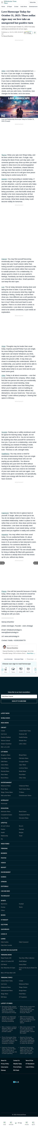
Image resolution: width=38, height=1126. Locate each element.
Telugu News (4, 994)
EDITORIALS (4, 886)
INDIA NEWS (5, 723)
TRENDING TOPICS (6, 977)
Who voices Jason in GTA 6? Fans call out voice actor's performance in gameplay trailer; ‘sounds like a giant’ (27, 1030)
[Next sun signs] (35, 670)
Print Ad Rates (17, 1067)
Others (3, 910)
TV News (21, 792)
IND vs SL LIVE (5, 747)
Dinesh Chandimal (6, 744)
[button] (2, 2)
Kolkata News (5, 768)
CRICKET (3, 727)
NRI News (4, 997)
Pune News (22, 774)
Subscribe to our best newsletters (19, 692)
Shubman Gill (23, 734)
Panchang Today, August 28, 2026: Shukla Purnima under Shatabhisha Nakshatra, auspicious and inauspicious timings (9, 1009)
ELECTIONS (4, 924)
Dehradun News (23, 758)
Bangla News (22, 990)
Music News (4, 789)
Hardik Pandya (23, 737)
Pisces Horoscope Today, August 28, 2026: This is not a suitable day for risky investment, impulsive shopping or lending (9, 1040)
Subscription (4, 1067)
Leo (2, 287)
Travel (20, 836)
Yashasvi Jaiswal (5, 740)
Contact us (16, 1060)
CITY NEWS (4, 752)
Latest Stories (6, 1003)
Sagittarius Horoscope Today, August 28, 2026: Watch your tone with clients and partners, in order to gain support (27, 1050)
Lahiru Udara (22, 744)
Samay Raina (22, 964)
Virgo (3, 346)
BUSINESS (4, 853)
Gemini (4, 179)
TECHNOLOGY (5, 896)
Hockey (3, 907)
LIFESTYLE (4, 823)
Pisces (3, 591)
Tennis (21, 907)
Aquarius (4, 535)
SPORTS (3, 900)
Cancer (4, 259)
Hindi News (22, 994)
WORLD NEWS (5, 718)
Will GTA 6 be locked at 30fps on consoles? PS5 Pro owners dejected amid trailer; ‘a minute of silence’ (27, 1019)
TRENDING (4, 848)
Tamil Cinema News (24, 789)
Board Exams (22, 811)
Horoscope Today (18, 659)
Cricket (16, 6)
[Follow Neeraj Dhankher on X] (15, 36)
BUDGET (3, 867)
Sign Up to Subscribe (19, 701)
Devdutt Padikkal (6, 737)
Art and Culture (5, 826)
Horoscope (4, 803)
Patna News (4, 774)
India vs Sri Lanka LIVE (7, 961)
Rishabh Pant (22, 740)
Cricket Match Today (25, 731)
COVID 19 (4, 934)
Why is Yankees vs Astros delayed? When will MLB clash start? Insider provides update (9, 1029)
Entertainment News (7, 990)
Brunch (21, 826)
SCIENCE (3, 877)
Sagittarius (5, 454)
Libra (3, 375)
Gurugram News (23, 761)
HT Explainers (23, 997)
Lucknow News (23, 768)
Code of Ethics (30, 1067)
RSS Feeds (16, 1070)
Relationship (4, 836)
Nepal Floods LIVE (6, 958)
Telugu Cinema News (7, 792)
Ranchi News (4, 778)
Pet (2, 839)
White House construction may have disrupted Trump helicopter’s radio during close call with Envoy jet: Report (27, 1009)
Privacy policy (5, 1063)
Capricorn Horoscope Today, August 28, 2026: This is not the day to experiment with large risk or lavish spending (9, 1050)
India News (23, 6)
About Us (3, 1060)
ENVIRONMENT (6, 872)
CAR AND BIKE (5, 891)
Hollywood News (24, 786)
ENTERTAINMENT (6, 782)
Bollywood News (6, 786)
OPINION (4, 881)
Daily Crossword (23, 942)
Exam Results (4, 818)
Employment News (24, 815)
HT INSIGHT (4, 920)
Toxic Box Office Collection (26, 958)
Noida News (22, 771)
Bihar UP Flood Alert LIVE (8, 973)
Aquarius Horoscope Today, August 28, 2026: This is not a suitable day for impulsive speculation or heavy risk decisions (27, 1040)
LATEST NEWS (5, 713)
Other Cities (22, 778)
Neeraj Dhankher (8, 36)
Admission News (5, 811)
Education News (23, 818)
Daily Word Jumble (6, 945)
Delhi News (4, 761)
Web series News (6, 795)
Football (21, 904)
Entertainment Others (25, 795)
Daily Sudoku (4, 942)
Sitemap (3, 1070)
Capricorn (5, 513)
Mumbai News (5, 771)
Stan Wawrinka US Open (8, 968)
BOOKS (3, 915)
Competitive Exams (6, 815)
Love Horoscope (8, 659)
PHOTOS (3, 858)
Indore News (4, 765)
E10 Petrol (4, 964)
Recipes (21, 832)
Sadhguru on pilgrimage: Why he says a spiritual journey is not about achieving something (9, 1019)
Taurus (3, 155)
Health (3, 832)
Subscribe (33, 2)
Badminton (4, 904)
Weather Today (17, 1063)
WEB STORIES (5, 843)
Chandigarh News (6, 758)
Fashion (3, 829)
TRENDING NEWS (6, 955)
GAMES (3, 939)
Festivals (21, 829)
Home (3, 6)
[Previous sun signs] (2, 670)
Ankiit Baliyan (23, 961)
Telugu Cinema (23, 987)
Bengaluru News (5, 755)
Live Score (4, 734)
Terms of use (29, 1060)
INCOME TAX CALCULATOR (9, 950)
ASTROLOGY (5, 800)
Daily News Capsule (7, 696)
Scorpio (4, 432)
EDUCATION (4, 808)
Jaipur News (22, 765)
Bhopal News (23, 755)
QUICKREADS (5, 929)
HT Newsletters (30, 1063)
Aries (3, 71)
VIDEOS (3, 862)
